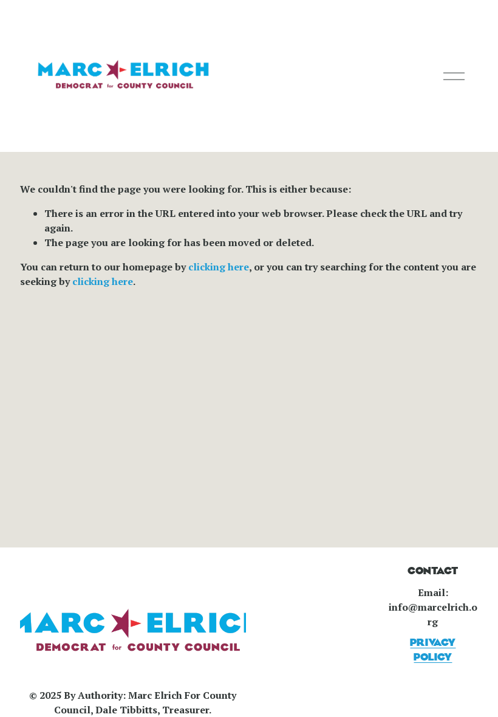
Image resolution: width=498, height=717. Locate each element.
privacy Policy (432, 649)
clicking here (218, 266)
